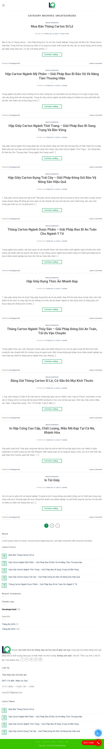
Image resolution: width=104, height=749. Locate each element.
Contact (60, 742)
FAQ (66, 742)
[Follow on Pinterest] (40, 659)
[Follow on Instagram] (27, 659)
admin (64, 85)
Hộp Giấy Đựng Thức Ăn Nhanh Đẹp (52, 281)
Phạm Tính (64, 34)
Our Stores (46, 742)
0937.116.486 (8, 681)
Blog (54, 742)
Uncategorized (52, 23)
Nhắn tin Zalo (22, 681)
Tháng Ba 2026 (8, 624)
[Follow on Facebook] (22, 659)
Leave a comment (95, 63)
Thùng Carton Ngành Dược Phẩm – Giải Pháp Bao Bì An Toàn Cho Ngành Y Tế (42, 584)
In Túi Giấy (52, 480)
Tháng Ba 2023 (8, 629)
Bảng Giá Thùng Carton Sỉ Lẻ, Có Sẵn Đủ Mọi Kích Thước (52, 381)
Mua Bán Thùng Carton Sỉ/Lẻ (52, 26)
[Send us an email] (36, 659)
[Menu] (3, 5)
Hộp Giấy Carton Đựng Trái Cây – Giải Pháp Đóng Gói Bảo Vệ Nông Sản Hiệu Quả (44, 577)
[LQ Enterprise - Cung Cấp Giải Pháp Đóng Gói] (52, 5)
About (38, 742)
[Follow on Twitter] (31, 659)
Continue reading (52, 55)
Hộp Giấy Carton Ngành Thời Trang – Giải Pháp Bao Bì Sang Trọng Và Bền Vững (43, 569)
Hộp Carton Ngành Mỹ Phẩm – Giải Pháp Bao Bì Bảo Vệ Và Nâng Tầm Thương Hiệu (45, 562)
